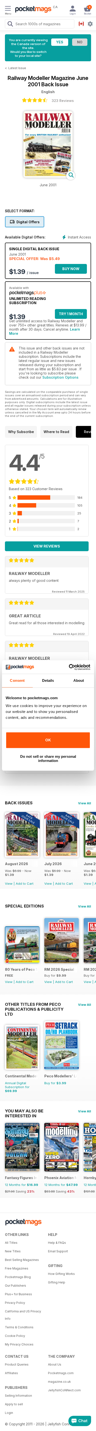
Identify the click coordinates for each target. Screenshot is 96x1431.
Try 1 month (71, 314)
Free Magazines (16, 1268)
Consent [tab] (17, 680)
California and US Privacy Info (23, 1314)
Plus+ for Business (18, 1294)
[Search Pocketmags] (10, 24)
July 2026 (53, 864)
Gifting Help (56, 1282)
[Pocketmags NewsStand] (32, 10)
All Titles (11, 1242)
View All (84, 803)
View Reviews (46, 546)
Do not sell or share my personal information (48, 758)
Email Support (58, 1251)
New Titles (13, 1251)
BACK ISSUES (18, 802)
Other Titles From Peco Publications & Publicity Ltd (34, 1004)
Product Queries (17, 1364)
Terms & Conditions (19, 1327)
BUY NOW (71, 269)
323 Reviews (63, 101)
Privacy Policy (15, 1303)
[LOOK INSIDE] (48, 176)
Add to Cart (24, 883)
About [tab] (78, 680)
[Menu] (8, 9)
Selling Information (18, 1395)
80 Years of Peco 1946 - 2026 (21, 969)
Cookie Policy (15, 1336)
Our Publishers (15, 1285)
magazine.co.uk (59, 1381)
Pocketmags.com (61, 1373)
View (9, 883)
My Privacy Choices (19, 1344)
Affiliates (11, 1373)
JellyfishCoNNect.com (64, 1390)
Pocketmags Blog (18, 1277)
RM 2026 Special (59, 969)
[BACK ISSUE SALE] (22, 856)
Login (9, 1413)
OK (48, 740)
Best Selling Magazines (22, 1260)
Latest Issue (17, 68)
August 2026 (16, 864)
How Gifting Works (61, 1274)
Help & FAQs (57, 1242)
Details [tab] (48, 680)
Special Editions (24, 906)
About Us (54, 1364)
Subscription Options (60, 377)
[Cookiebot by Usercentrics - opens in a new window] (69, 667)
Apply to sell (14, 1404)
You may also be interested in (24, 1110)
